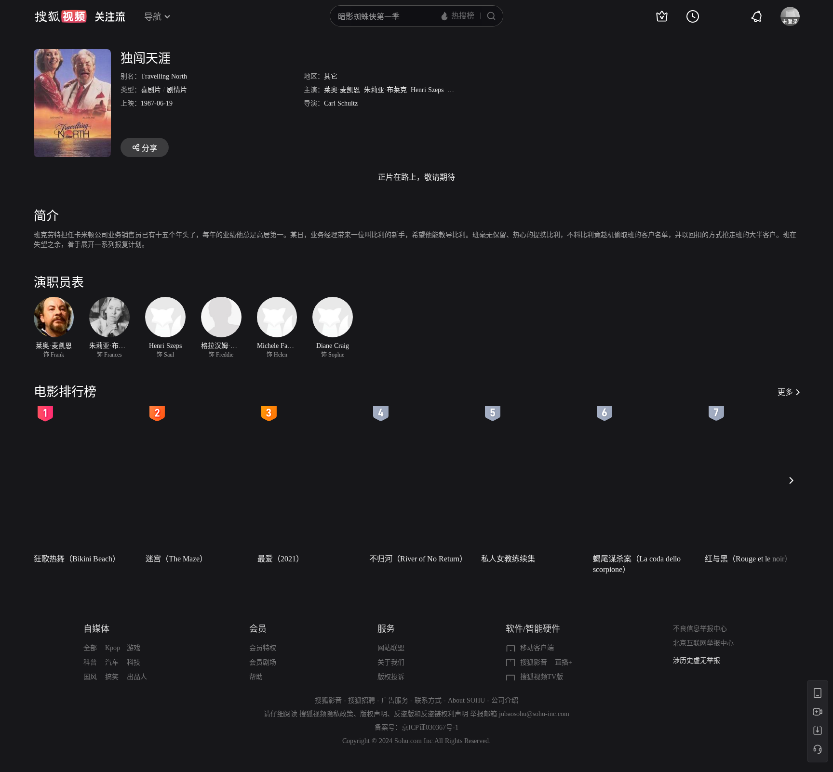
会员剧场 (262, 662)
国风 (90, 676)
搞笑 (112, 676)
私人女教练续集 (508, 559)
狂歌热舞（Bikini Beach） (77, 559)
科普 (90, 662)
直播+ (563, 662)
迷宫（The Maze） (176, 559)
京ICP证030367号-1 (430, 727)
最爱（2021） (280, 559)
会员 (258, 629)
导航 (152, 17)
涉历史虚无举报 (696, 660)
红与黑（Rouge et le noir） (748, 559)
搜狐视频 (61, 16)
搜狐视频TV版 (541, 676)
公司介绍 (504, 700)
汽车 (112, 662)
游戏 (133, 648)
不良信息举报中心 (700, 628)
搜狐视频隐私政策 (326, 714)
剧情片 (177, 89)
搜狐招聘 (361, 700)
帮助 (256, 676)
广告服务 (394, 700)
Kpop (112, 648)
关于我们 (390, 662)
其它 (330, 76)
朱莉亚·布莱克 (385, 89)
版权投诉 (390, 676)
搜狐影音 (533, 662)
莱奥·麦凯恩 (342, 89)
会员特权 (262, 648)
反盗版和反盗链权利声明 (431, 714)
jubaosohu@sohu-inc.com (534, 714)
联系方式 (428, 700)
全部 (90, 648)
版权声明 (373, 714)
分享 (149, 148)
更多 (785, 392)
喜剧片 (151, 89)
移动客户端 (537, 648)
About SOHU (466, 700)
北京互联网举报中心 (703, 643)
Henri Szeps (427, 89)
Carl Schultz (341, 103)
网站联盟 (390, 648)
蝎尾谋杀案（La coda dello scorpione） (637, 564)
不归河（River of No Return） (418, 559)
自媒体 (96, 629)
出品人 (137, 676)
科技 (133, 662)
